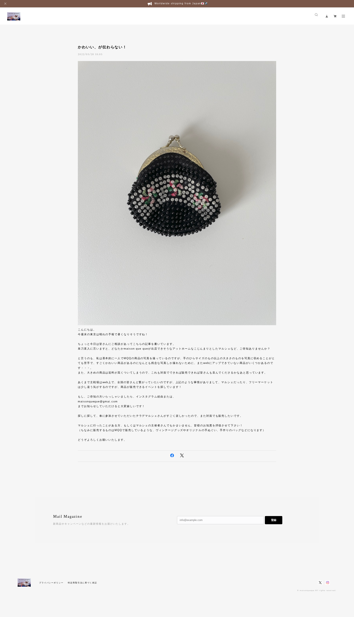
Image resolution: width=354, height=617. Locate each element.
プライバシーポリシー (51, 583)
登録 (273, 520)
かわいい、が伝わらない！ (102, 47)
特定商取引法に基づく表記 (82, 583)
